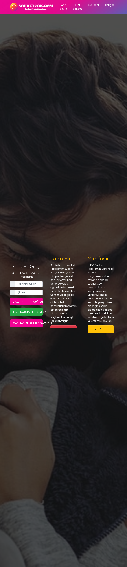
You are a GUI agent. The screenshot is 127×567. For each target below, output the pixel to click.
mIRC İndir (101, 329)
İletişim (109, 5)
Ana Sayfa (63, 7)
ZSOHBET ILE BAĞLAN (28, 302)
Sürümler (93, 5)
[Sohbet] (31, 7)
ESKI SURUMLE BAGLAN (28, 312)
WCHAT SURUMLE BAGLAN (28, 323)
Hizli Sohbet (77, 7)
